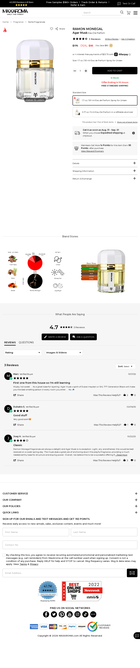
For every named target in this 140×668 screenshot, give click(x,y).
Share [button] (61, 28)
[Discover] (63, 626)
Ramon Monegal (88, 29)
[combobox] (23, 353)
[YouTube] (70, 614)
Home (6, 22)
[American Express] (34, 626)
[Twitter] (54, 614)
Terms (23, 564)
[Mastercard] (53, 626)
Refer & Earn (78, 5)
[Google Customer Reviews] (98, 626)
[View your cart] (128, 13)
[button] (52, 28)
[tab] (105, 163)
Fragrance (18, 22)
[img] (111, 45)
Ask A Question (128, 39)
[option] (105, 100)
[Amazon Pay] (82, 626)
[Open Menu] (135, 13)
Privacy (34, 564)
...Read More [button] (121, 455)
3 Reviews (95, 39)
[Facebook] (46, 614)
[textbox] (134, 367)
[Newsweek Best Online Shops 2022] (81, 591)
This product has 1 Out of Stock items (98, 122)
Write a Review (112, 39)
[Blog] (93, 614)
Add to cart (114, 70)
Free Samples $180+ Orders (62, 2)
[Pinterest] (62, 614)
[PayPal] (72, 626)
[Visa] (43, 626)
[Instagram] (77, 614)
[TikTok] (85, 614)
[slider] (70, 210)
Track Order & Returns (94, 2)
